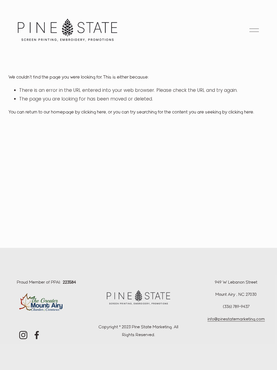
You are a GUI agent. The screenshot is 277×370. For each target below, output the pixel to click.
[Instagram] (23, 335)
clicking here (93, 112)
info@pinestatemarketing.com (236, 319)
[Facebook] (36, 335)
